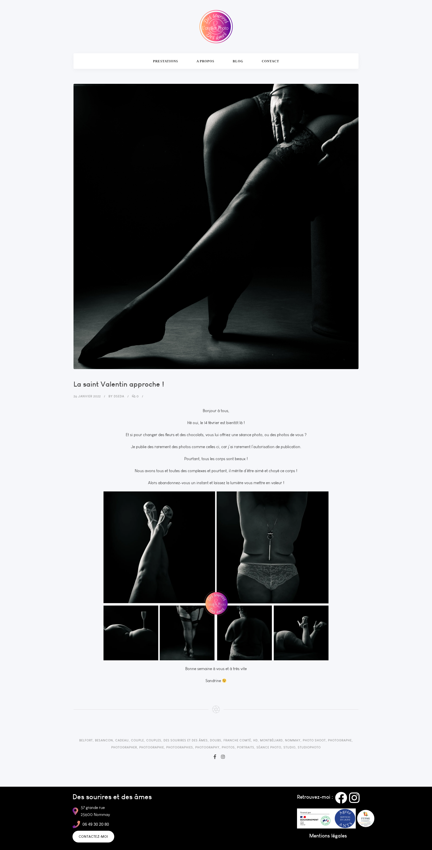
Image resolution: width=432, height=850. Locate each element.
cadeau (122, 740)
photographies (179, 747)
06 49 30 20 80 (95, 824)
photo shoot (314, 740)
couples (153, 740)
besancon (104, 740)
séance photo (268, 747)
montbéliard (271, 740)
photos (228, 747)
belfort (86, 740)
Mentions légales (328, 835)
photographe (340, 740)
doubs (215, 740)
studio (290, 747)
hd (255, 740)
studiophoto (309, 747)
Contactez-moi (93, 836)
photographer (124, 747)
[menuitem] (165, 61)
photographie (151, 747)
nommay (292, 740)
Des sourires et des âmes (186, 740)
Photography (207, 747)
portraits (245, 747)
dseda (119, 396)
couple (137, 740)
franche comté (237, 740)
